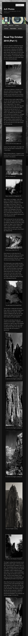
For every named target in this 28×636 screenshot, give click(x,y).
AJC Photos (9, 9)
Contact (17, 25)
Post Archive (13, 28)
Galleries (6, 28)
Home (5, 25)
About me (11, 25)
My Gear (20, 28)
